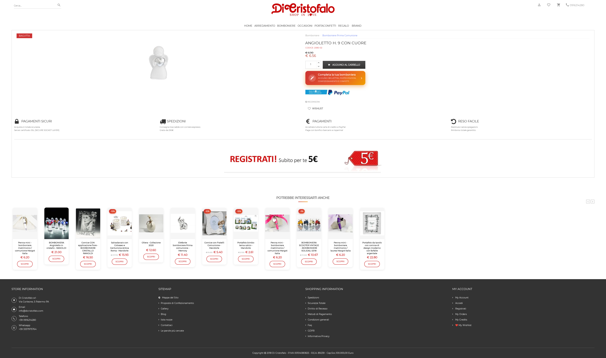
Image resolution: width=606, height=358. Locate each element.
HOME (248, 25)
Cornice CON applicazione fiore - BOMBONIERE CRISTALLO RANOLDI (88, 248)
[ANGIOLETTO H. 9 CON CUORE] (158, 35)
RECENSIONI (313, 102)
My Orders (461, 314)
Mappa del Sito (170, 297)
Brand (356, 25)
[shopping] (558, 5)
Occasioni (305, 25)
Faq (310, 325)
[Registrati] (303, 160)
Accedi (459, 303)
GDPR (311, 330)
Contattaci (166, 325)
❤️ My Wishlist (463, 325)
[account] (539, 5)
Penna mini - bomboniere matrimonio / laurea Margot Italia (340, 246)
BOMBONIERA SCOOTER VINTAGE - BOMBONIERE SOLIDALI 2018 (309, 246)
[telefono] (567, 5)
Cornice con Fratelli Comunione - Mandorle (214, 245)
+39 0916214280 (27, 320)
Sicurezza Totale (316, 303)
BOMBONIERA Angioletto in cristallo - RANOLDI (56, 245)
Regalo (343, 25)
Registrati (460, 308)
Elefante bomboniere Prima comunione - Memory (183, 246)
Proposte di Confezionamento (177, 303)
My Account (462, 297)
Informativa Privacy (319, 336)
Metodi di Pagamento (320, 314)
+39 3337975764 (27, 329)
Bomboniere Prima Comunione (339, 35)
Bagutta (24, 35)
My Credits (461, 319)
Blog (163, 314)
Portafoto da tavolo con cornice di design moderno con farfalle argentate (372, 248)
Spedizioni (313, 297)
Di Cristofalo (279, 353)
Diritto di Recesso (317, 308)
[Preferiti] (548, 5)
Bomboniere (286, 25)
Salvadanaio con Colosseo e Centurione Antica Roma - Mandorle (119, 246)
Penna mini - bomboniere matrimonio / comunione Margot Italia (25, 248)
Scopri (25, 264)
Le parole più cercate (172, 330)
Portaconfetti (325, 25)
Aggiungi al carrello (346, 64)
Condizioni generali (318, 319)
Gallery (165, 308)
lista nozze (166, 319)
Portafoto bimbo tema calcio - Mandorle (245, 245)
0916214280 (577, 5)
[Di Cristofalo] (303, 4)
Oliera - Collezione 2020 (151, 243)
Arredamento (264, 25)
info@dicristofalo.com (31, 310)
